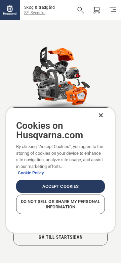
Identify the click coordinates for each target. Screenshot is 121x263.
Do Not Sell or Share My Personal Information (60, 204)
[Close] (101, 115)
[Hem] (10, 10)
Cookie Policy (31, 172)
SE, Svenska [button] (34, 12)
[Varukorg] (97, 10)
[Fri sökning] (81, 10)
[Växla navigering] (113, 10)
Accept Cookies (60, 186)
